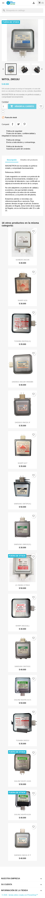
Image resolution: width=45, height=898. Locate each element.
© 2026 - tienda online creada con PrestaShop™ (20, 895)
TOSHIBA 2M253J (22, 740)
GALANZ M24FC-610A (22, 781)
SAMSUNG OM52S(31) (22, 544)
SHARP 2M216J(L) (22, 626)
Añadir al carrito (22, 106)
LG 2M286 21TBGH (22, 585)
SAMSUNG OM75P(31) (22, 504)
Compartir (12, 124)
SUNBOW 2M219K (22, 260)
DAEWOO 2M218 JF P (22, 855)
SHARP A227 (22, 463)
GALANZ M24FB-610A (22, 814)
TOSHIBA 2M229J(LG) (22, 341)
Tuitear (18, 124)
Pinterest (24, 124)
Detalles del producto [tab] (29, 160)
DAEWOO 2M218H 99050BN (22, 382)
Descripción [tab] (12, 160)
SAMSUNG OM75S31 (22, 666)
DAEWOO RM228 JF (22, 422)
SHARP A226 (22, 300)
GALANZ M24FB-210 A (22, 700)
